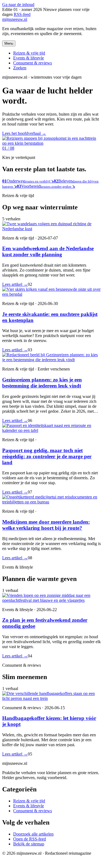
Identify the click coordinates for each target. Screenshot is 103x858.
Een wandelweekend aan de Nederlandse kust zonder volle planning (48, 251)
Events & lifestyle (28, 58)
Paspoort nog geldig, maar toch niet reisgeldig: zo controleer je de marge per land (46, 456)
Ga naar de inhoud (18, 4)
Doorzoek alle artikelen (33, 834)
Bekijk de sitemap (28, 844)
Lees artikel (15, 284)
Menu (8, 43)
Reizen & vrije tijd (29, 53)
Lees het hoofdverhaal (24, 133)
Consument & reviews (32, 63)
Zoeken (19, 67)
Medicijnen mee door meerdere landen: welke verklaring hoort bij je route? (46, 525)
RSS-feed (22, 14)
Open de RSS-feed (29, 839)
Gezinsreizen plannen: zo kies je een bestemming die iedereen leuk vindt (42, 383)
